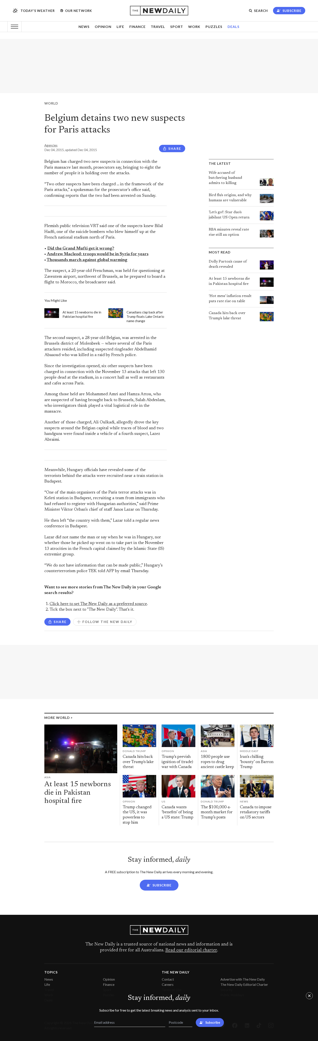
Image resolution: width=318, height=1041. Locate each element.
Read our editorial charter (191, 950)
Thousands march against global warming (87, 260)
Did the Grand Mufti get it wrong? (80, 249)
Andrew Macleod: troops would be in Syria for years (97, 254)
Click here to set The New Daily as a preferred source (98, 604)
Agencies (51, 145)
